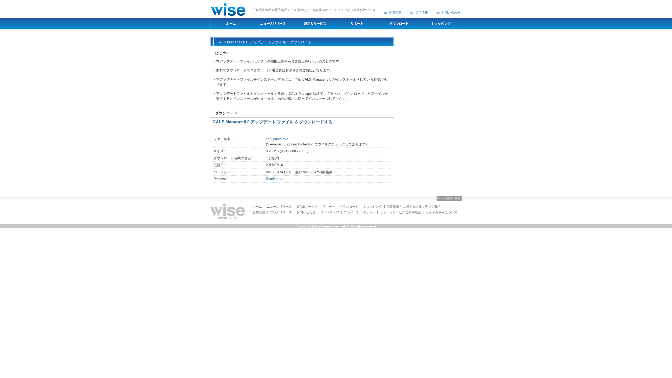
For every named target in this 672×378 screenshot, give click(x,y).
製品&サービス (307, 206)
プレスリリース (281, 212)
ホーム (257, 206)
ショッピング (372, 206)
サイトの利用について (441, 212)
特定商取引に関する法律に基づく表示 (413, 206)
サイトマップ (329, 212)
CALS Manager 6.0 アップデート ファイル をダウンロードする (273, 122)
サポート (328, 206)
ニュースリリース (279, 206)
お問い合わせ (451, 12)
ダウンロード (349, 206)
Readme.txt (275, 179)
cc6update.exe (277, 139)
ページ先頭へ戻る (449, 198)
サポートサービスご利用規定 (400, 212)
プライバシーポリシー (359, 212)
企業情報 (395, 12)
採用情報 (421, 12)
